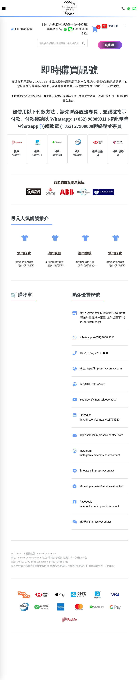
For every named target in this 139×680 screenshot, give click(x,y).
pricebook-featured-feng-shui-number (46, 649)
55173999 (43, 644)
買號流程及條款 (57, 565)
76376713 (17, 649)
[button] (83, 43)
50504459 (107, 644)
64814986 (120, 644)
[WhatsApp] (129, 8)
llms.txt (110, 565)
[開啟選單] (3, 8)
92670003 (30, 644)
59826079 (81, 644)
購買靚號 (26, 29)
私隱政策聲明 (96, 565)
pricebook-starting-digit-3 (84, 649)
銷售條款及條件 (76, 565)
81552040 (68, 644)
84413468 (94, 644)
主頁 (17, 29)
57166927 (55, 644)
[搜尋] (103, 45)
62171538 (17, 644)
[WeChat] (134, 8)
